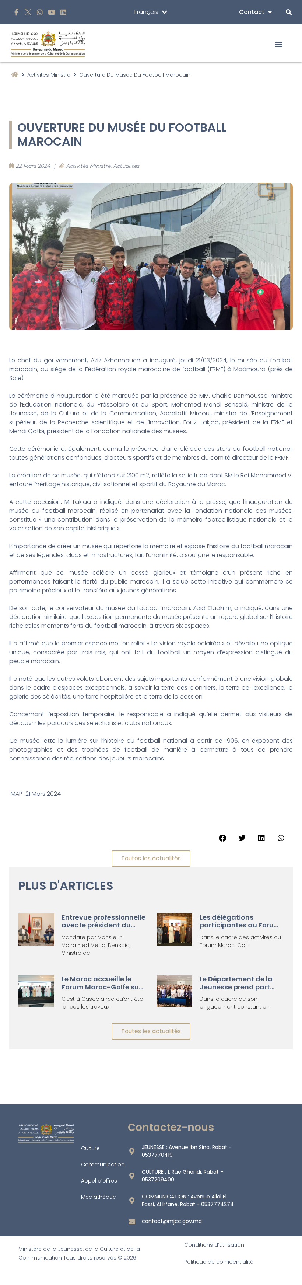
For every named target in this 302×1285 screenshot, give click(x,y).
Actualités (126, 166)
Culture (90, 1148)
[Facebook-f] (16, 12)
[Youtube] (51, 12)
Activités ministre (48, 75)
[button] (279, 44)
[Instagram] (40, 12)
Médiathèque (98, 1197)
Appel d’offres (99, 1180)
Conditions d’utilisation (214, 1245)
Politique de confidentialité (218, 1261)
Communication (102, 1164)
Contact (251, 12)
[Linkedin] (63, 12)
